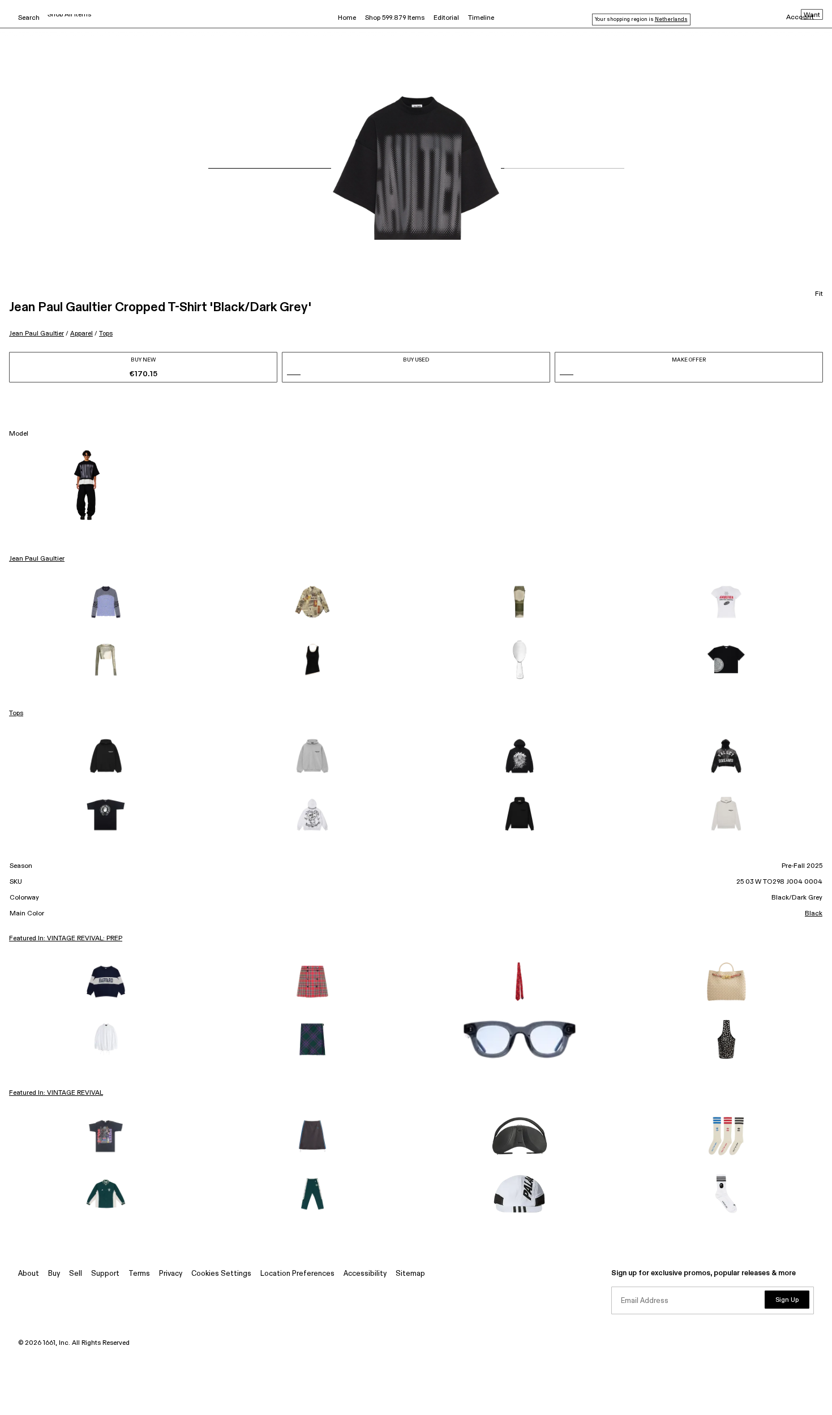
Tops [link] (16, 713)
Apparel (81, 333)
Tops (106, 333)
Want (812, 15)
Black (813, 913)
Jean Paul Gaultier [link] (37, 559)
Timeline (481, 18)
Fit (819, 294)
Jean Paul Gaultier (36, 333)
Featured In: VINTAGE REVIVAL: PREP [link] (65, 938)
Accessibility (365, 1274)
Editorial (446, 18)
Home (347, 18)
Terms (139, 1274)
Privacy (170, 1274)
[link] (106, 602)
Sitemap (410, 1274)
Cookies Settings (221, 1274)
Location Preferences (297, 1274)
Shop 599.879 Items (394, 18)
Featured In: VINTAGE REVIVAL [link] (56, 1093)
